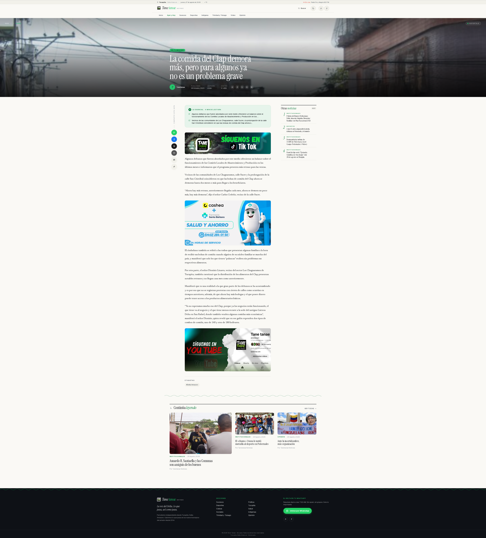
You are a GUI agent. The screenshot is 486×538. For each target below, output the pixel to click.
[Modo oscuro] (313, 8)
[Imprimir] (252, 87)
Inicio (161, 15)
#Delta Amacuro (192, 385)
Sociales (219, 512)
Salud (250, 509)
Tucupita (251, 505)
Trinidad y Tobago (219, 15)
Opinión (242, 15)
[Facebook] (326, 8)
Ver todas (309, 409)
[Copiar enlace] (174, 166)
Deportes (194, 15)
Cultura (219, 509)
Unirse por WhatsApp (299, 511)
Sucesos (182, 15)
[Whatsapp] (321, 8)
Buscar (303, 8)
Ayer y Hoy (171, 15)
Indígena (205, 15)
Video (233, 15)
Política (251, 502)
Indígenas (252, 512)
